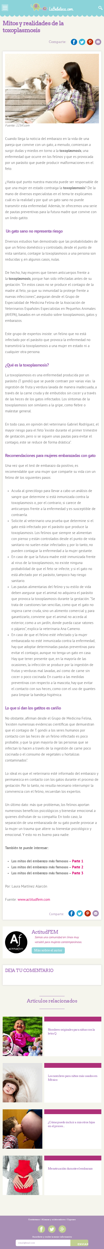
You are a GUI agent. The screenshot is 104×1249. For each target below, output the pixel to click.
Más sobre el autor (48, 950)
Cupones (71, 1219)
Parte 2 (77, 867)
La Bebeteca (52, 8)
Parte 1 (77, 861)
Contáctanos (34, 1219)
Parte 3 (77, 873)
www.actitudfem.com (34, 900)
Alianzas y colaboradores (54, 1219)
